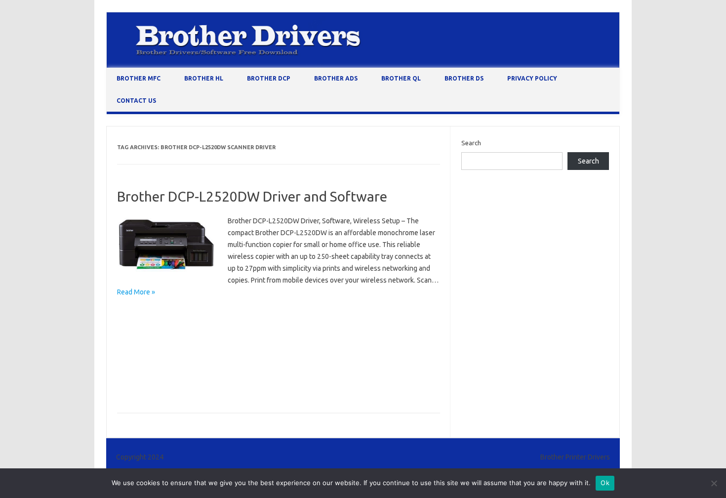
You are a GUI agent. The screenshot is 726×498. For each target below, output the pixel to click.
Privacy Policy (532, 78)
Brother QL (401, 78)
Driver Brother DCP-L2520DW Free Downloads (187, 385)
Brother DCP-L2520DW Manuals (166, 357)
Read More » (136, 292)
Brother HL (203, 78)
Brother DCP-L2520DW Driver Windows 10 (298, 328)
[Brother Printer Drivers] (363, 65)
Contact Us (136, 100)
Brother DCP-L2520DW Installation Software (342, 342)
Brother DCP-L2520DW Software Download (183, 371)
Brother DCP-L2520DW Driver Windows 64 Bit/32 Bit (195, 342)
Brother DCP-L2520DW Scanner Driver (274, 357)
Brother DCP (268, 78)
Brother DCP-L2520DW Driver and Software (252, 196)
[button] (166, 244)
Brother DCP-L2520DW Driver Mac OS (175, 328)
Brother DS (464, 78)
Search (471, 142)
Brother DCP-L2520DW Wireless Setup (309, 371)
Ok (605, 483)
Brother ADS (336, 78)
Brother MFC (139, 78)
